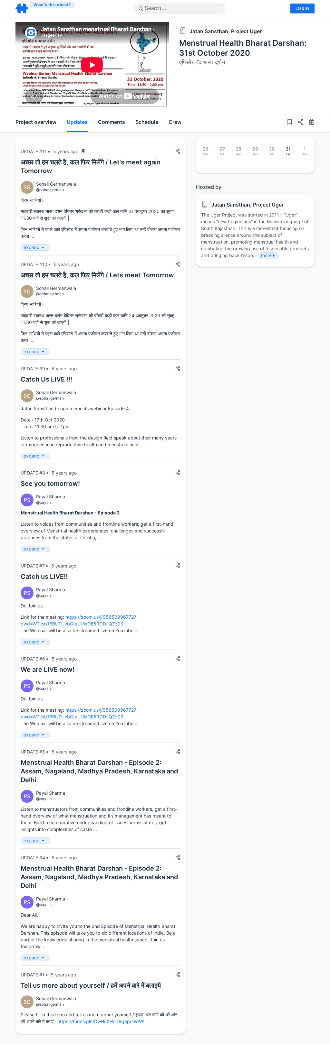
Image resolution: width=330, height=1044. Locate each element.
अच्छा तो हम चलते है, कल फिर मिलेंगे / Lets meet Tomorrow (97, 275)
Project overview (35, 122)
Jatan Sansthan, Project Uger (225, 31)
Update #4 (33, 857)
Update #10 (34, 264)
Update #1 (32, 974)
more (266, 255)
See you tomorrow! (50, 483)
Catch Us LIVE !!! (46, 379)
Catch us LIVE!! (44, 576)
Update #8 (33, 473)
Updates (77, 122)
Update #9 (33, 368)
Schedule (146, 122)
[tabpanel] (92, 65)
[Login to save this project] (290, 122)
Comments (111, 122)
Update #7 (33, 565)
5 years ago (65, 151)
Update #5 (33, 751)
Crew (175, 122)
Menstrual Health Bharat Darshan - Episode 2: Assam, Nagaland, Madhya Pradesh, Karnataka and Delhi (99, 771)
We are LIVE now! (47, 669)
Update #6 (33, 658)
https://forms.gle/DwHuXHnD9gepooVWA (100, 1021)
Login (302, 8)
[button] (298, 122)
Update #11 (34, 151)
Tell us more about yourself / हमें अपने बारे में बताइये (91, 985)
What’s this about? (52, 4)
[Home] (45, 8)
